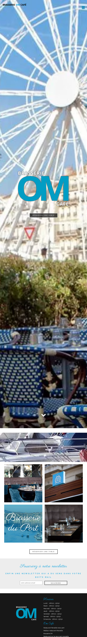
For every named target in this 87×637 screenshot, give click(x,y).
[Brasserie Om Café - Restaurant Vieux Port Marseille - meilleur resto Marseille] (23, 483)
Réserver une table (44, 215)
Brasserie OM (48, 633)
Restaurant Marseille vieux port (54, 628)
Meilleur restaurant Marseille (53, 630)
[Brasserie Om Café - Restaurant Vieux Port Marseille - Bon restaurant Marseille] (23, 523)
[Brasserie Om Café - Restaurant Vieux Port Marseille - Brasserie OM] (64, 523)
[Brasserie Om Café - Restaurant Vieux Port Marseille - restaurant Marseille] (64, 483)
